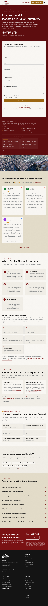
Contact (26, 592)
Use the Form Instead (33, 537)
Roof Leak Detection (29, 586)
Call (6, 97)
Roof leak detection (19, 400)
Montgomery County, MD (8, 465)
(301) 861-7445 (9, 33)
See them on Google (37, 182)
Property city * (7, 80)
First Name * (6, 52)
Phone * (5, 63)
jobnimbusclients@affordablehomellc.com (10, 562)
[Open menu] (45, 2)
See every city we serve (22, 468)
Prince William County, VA (29, 462)
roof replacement (23, 396)
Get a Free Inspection (37, 2)
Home (3, 9)
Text (11, 97)
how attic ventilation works (34, 358)
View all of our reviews (23, 247)
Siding (26, 560)
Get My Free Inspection (24, 100)
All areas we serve (5, 588)
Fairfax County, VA (6, 462)
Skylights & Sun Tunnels (29, 568)
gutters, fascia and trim (9, 398)
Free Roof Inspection (29, 580)
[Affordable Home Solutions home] (5, 3)
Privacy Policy (36, 603)
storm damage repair (37, 390)
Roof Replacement (28, 556)
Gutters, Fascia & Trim (29, 562)
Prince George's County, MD (21, 465)
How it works (39, 109)
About (26, 579)
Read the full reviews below (6, 150)
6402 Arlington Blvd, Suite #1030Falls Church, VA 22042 (8, 565)
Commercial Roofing (29, 564)
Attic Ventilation (28, 588)
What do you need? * (8, 75)
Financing (27, 584)
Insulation (27, 566)
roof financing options (16, 390)
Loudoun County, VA (17, 462)
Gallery (26, 590)
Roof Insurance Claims (29, 582)
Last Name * (6, 57)
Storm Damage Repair (29, 558)
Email (7, 69)
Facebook (27, 597)
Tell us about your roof (10, 86)
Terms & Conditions (43, 603)
